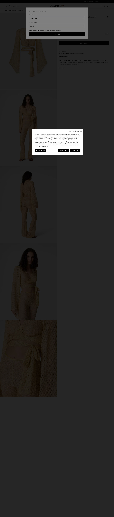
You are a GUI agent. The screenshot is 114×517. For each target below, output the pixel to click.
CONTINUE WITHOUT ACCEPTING (75, 131)
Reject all (63, 150)
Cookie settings (40, 150)
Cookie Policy (45, 146)
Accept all (75, 150)
